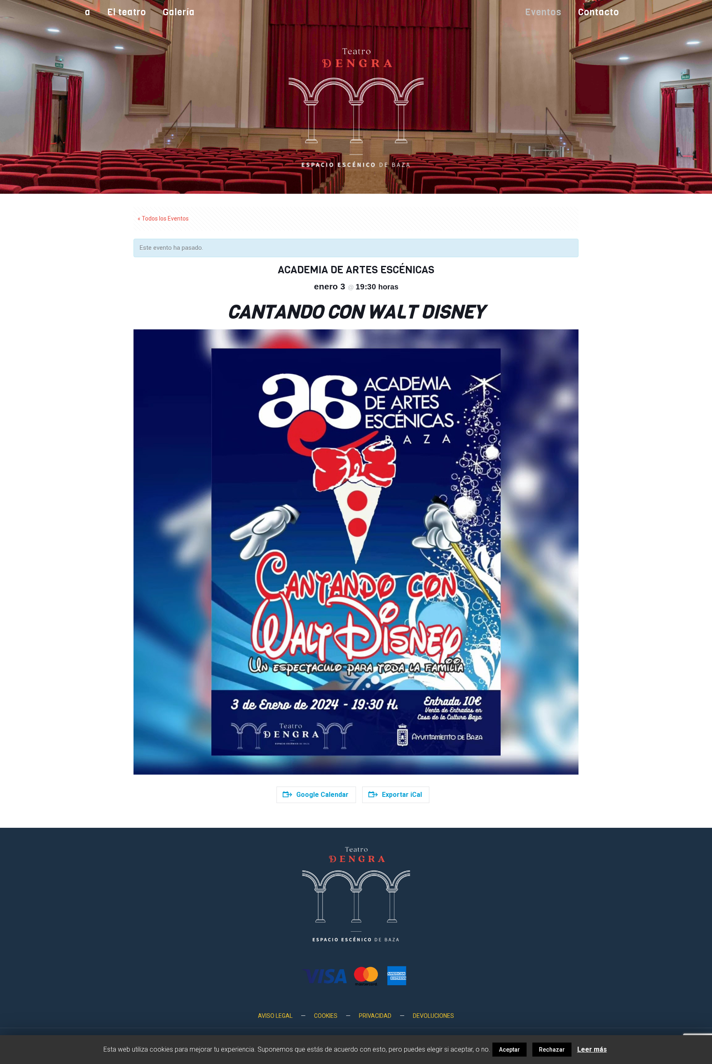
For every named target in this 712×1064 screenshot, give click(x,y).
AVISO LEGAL (275, 1015)
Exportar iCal (402, 795)
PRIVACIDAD (375, 1015)
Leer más (592, 1049)
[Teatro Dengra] (356, 107)
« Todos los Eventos (163, 218)
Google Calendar (322, 795)
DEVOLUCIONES (433, 1015)
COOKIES (325, 1015)
